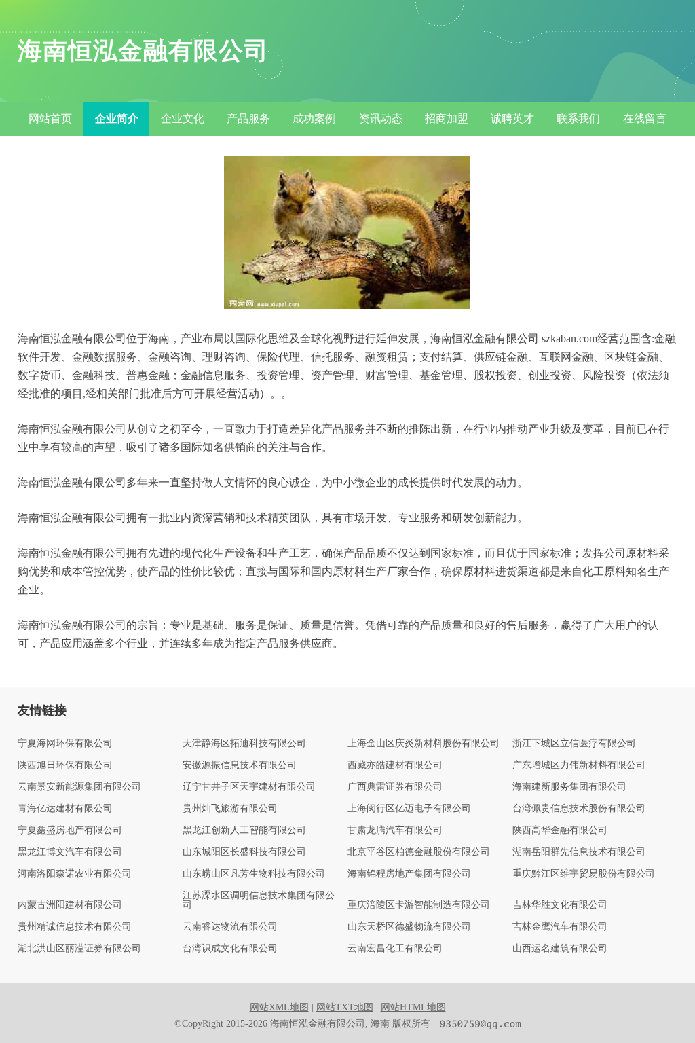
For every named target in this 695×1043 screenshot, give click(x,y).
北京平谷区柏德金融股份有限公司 (419, 852)
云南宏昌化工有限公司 (395, 948)
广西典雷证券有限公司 (395, 787)
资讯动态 (380, 118)
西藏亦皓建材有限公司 (395, 765)
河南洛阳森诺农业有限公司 (75, 874)
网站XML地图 (279, 1007)
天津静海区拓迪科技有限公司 (244, 743)
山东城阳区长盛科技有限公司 (244, 852)
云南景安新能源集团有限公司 (79, 787)
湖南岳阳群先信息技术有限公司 (578, 852)
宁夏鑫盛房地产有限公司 (70, 830)
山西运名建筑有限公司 (559, 948)
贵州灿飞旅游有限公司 (230, 808)
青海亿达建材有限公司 (65, 808)
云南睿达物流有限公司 (230, 927)
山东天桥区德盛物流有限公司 (409, 927)
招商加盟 (446, 118)
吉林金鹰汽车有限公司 (559, 927)
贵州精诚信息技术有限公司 (75, 927)
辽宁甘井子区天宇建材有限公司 (249, 787)
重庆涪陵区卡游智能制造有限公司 (419, 905)
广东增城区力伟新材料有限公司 (578, 765)
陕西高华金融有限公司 (559, 830)
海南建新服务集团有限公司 (569, 787)
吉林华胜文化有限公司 (559, 905)
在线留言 (644, 118)
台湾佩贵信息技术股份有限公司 (578, 808)
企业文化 (182, 118)
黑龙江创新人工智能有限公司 (244, 830)
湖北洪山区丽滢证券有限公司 (79, 948)
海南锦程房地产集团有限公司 (409, 874)
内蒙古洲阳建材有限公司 (70, 905)
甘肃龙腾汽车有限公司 (395, 830)
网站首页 (50, 118)
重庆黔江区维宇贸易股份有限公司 (583, 874)
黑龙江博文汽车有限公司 (70, 852)
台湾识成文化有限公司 (230, 948)
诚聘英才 (512, 118)
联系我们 (578, 118)
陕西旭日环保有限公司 (65, 765)
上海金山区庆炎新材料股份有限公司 (424, 743)
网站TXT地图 (344, 1007)
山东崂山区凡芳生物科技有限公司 (254, 874)
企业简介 (116, 118)
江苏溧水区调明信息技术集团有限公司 (259, 900)
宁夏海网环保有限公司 (65, 743)
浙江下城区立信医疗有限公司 (574, 743)
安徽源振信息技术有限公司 (240, 765)
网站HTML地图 (413, 1007)
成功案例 (314, 118)
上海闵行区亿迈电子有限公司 (409, 808)
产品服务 (248, 118)
